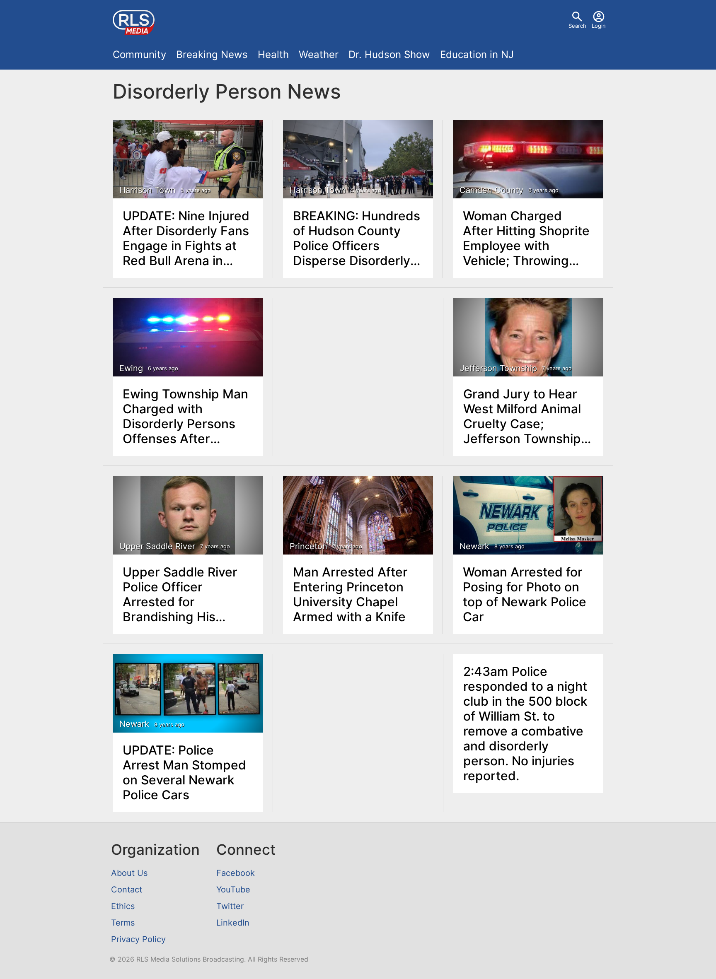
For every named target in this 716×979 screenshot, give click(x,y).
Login (599, 25)
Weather (319, 54)
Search (577, 25)
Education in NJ (477, 54)
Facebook (235, 873)
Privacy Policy (138, 939)
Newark (474, 546)
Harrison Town (147, 190)
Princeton (308, 546)
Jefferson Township (498, 368)
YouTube (233, 890)
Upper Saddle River (157, 546)
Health (273, 54)
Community (139, 54)
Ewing (131, 368)
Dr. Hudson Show (389, 54)
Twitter (230, 906)
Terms (123, 923)
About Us (129, 873)
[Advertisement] (358, 360)
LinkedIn (232, 923)
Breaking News (212, 54)
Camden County (491, 190)
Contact (126, 890)
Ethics (123, 906)
